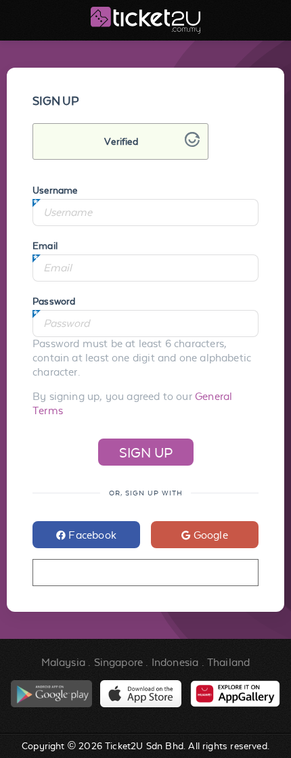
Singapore (118, 662)
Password (53, 301)
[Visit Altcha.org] (192, 143)
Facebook (91, 535)
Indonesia (175, 662)
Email (45, 245)
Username (54, 190)
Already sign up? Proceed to (145, 573)
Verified (120, 141)
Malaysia (63, 662)
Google (208, 535)
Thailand (228, 662)
